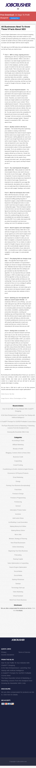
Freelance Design (18, 493)
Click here (6, 695)
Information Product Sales (18, 510)
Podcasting (18, 555)
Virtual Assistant (18, 596)
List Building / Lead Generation (18, 522)
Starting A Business (18, 579)
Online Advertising (18, 547)
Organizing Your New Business (18, 551)
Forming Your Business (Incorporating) (18, 485)
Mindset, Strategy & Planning (18, 538)
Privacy (3, 652)
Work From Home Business (18, 600)
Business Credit (18, 457)
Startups (18, 583)
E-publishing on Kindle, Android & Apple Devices (18, 469)
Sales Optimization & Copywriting (18, 563)
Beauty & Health (18, 448)
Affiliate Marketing (18, 444)
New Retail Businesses (18, 542)
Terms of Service (24, 652)
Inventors (18, 514)
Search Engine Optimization (18, 567)
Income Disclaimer (7, 655)
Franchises (18, 489)
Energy (18, 481)
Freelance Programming (18, 497)
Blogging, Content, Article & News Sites (18, 453)
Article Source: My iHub (7, 394)
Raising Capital (18, 559)
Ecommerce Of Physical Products (18, 473)
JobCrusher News (18, 518)
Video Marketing (18, 592)
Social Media (18, 571)
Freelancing (18, 502)
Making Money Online (18, 530)
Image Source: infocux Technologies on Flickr (13, 398)
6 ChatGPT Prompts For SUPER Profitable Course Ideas (18, 421)
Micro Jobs (18, 534)
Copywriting (18, 461)
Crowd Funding (18, 465)
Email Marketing (18, 477)
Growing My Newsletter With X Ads (18, 432)
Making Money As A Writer (18, 526)
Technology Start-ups (18, 587)
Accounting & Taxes (18, 440)
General (18, 506)
